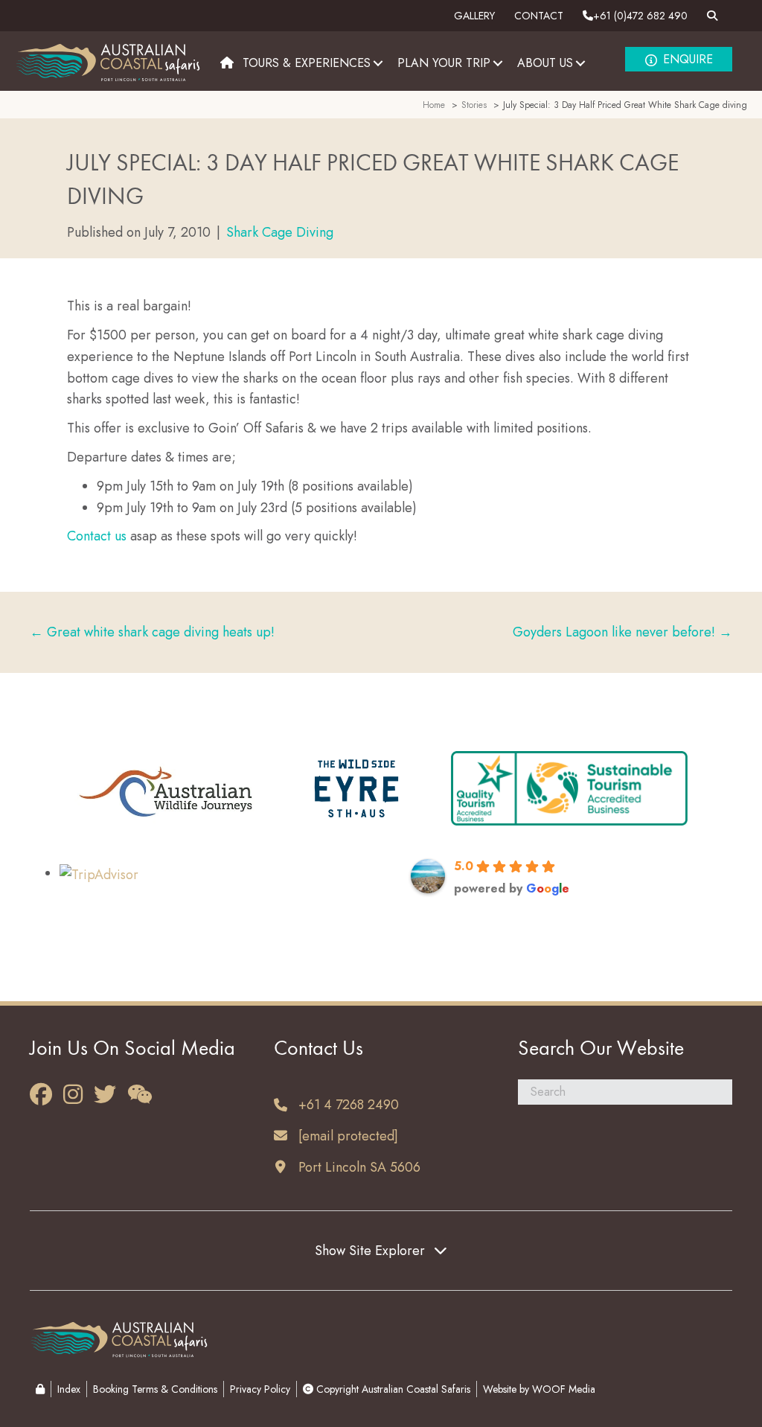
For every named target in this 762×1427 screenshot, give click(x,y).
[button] (378, 63)
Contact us (97, 536)
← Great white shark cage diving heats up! (152, 632)
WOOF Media (563, 1389)
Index (68, 1389)
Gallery (474, 15)
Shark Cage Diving (279, 232)
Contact (538, 15)
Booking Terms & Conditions (155, 1389)
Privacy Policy (260, 1389)
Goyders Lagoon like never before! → (622, 632)
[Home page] (227, 63)
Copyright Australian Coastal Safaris (391, 1389)
